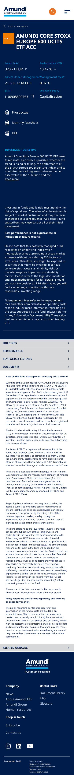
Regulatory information (39, 764)
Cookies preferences (38, 771)
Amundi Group (16, 704)
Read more (12, 179)
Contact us (13, 733)
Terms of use (35, 769)
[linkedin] (18, 746)
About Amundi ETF (19, 699)
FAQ (43, 698)
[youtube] (30, 746)
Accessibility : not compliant (42, 766)
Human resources (18, 709)
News (9, 694)
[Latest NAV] (25, 68)
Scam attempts (36, 761)
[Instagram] (8, 746)
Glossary (46, 703)
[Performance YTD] (54, 68)
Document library (52, 693)
